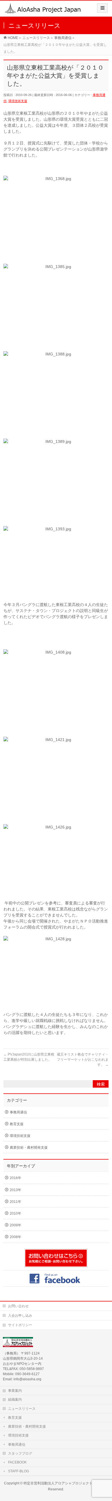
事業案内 (15, 1391)
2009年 (15, 1225)
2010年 (15, 1213)
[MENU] (102, 8)
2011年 (15, 1202)
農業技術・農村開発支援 (29, 1148)
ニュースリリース (22, 1409)
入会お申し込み (20, 1316)
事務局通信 (18, 1112)
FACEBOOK (17, 1462)
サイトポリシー (20, 1325)
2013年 (15, 1190)
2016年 (15, 1178)
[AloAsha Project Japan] (43, 10)
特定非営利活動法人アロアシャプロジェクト (58, 1483)
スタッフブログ (20, 1453)
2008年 (15, 1237)
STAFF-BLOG (18, 1471)
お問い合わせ (18, 1306)
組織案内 (15, 1400)
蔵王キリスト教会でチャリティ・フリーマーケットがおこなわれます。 (83, 1059)
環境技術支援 (17, 101)
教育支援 (17, 1124)
